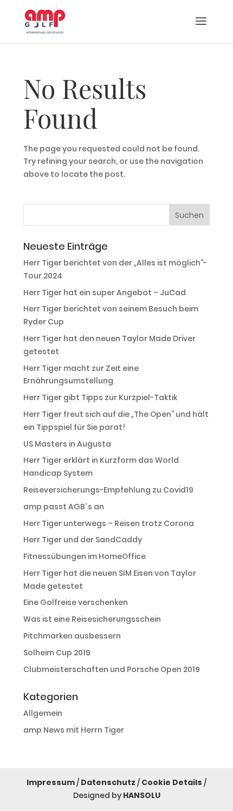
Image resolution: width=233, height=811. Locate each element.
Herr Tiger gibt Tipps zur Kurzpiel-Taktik (100, 397)
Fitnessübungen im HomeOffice (84, 556)
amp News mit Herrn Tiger (73, 729)
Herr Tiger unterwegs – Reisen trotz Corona (108, 523)
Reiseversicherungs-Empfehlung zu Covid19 (108, 489)
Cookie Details (171, 782)
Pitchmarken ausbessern (72, 635)
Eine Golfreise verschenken (75, 602)
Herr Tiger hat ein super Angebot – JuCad (104, 292)
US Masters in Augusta (67, 443)
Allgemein (42, 713)
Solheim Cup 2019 (56, 652)
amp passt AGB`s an (63, 506)
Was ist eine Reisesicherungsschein (92, 619)
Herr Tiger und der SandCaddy (82, 539)
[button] (201, 28)
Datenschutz (108, 782)
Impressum (51, 782)
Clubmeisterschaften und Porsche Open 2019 (111, 669)
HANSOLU (141, 795)
